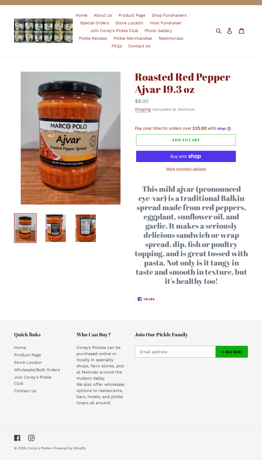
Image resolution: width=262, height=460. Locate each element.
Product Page (27, 354)
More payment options (186, 169)
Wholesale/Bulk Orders (37, 369)
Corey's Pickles (40, 448)
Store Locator (28, 362)
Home (20, 347)
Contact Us (25, 390)
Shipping (143, 109)
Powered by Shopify (69, 448)
